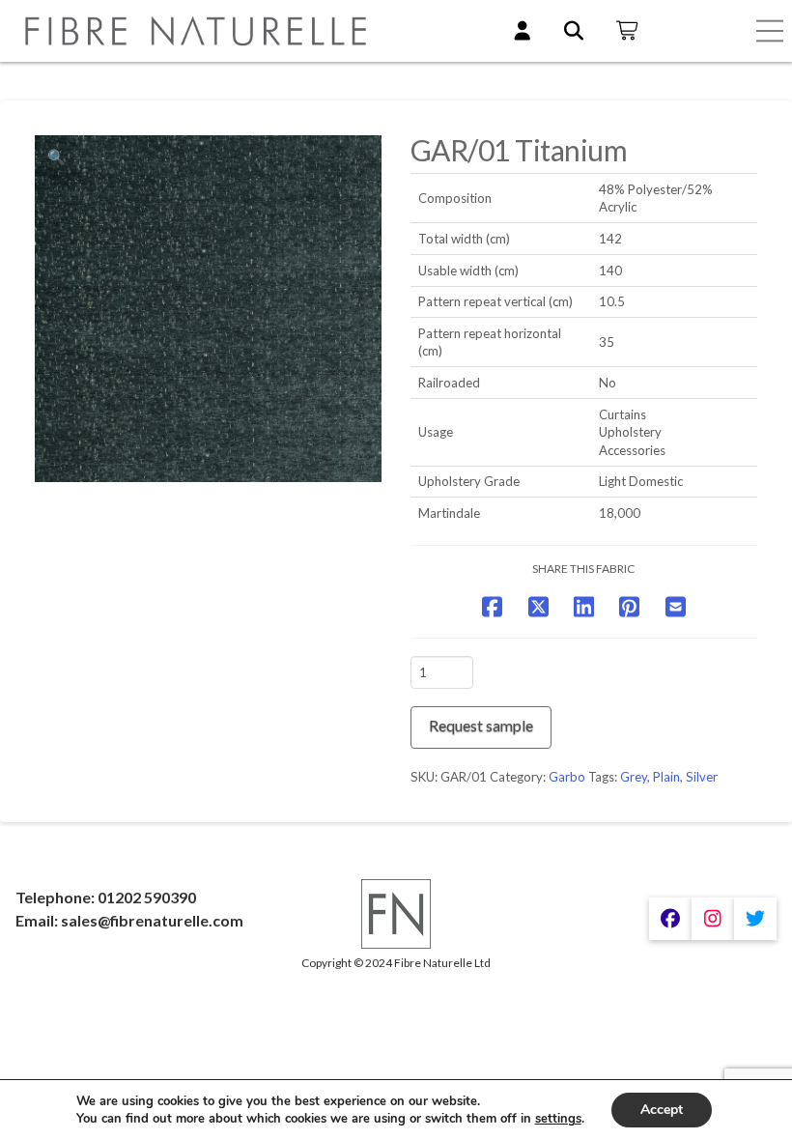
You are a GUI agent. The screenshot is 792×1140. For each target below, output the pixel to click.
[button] (769, 31)
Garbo (567, 776)
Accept (661, 1109)
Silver (702, 776)
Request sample (481, 725)
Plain (666, 776)
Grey (633, 776)
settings (558, 1118)
